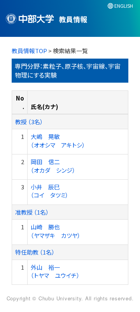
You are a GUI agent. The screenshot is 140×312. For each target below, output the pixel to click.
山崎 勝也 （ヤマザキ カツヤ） (55, 231)
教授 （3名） (29, 122)
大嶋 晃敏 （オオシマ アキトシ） (58, 140)
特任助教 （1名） (35, 252)
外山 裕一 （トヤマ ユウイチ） (55, 271)
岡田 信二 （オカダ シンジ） (53, 166)
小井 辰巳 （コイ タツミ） (49, 191)
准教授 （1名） (32, 212)
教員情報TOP (29, 51)
